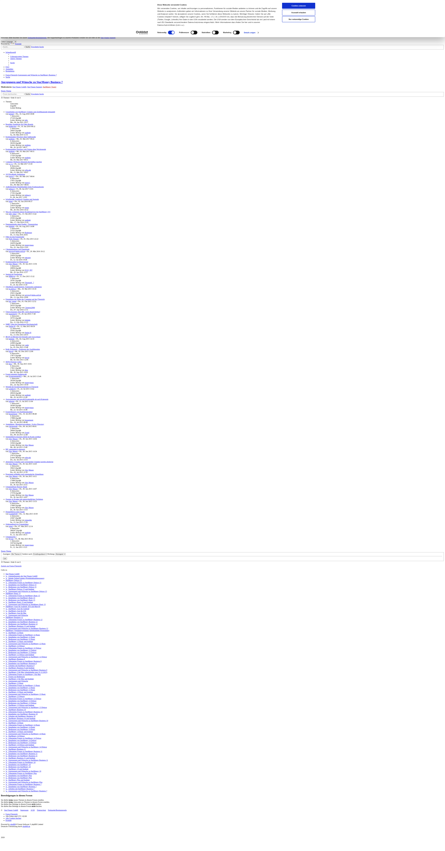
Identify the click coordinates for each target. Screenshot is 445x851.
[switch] (194, 32)
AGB (33, 810)
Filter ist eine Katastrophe (15, 237)
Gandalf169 (13, 514)
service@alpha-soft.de (17, 251)
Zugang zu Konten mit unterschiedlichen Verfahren (24, 499)
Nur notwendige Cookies (299, 19)
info (26, 120)
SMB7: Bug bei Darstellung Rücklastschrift (21, 324)
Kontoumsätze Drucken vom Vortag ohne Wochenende (26, 149)
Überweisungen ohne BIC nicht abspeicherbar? (23, 312)
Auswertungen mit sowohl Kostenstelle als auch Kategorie (27, 399)
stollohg (12, 139)
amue (11, 201)
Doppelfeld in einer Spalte (15, 512)
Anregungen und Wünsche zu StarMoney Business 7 (32, 82)
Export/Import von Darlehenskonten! (19, 412)
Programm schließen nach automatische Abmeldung (24, 474)
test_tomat (12, 301)
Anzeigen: (7, 554)
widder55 (12, 389)
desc (10, 364)
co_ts (11, 164)
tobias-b (12, 189)
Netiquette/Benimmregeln (37, 38)
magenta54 (13, 314)
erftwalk (28, 170)
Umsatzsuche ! (11, 537)
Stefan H (12, 326)
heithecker (12, 126)
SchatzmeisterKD (15, 376)
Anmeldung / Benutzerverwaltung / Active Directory (25, 424)
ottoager (28, 258)
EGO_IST (28, 270)
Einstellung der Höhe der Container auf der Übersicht (25, 299)
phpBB (13, 824)
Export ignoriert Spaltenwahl (16, 374)
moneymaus (29, 245)
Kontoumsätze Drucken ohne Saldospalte (21, 137)
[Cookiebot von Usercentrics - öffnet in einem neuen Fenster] (142, 32)
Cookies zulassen (299, 6)
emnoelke (28, 520)
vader (27, 345)
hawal (11, 351)
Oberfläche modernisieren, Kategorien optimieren (24, 287)
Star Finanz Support (108, 38)
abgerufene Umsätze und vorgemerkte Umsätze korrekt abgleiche (29, 462)
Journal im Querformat (14, 274)
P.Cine (11, 539)
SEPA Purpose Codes (13, 362)
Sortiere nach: (27, 554)
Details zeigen (249, 33)
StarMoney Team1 (49, 87)
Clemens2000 (30, 308)
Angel (27, 433)
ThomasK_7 (29, 283)
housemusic (13, 414)
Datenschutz (41, 810)
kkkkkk (11, 226)
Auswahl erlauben (298, 13)
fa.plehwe (12, 289)
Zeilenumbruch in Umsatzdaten (17, 524)
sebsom (11, 401)
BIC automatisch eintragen (15, 449)
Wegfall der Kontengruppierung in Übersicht (22, 387)
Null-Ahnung (14, 239)
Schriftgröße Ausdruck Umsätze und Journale (22, 199)
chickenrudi (13, 426)
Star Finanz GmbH (19, 87)
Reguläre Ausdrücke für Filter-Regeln (19, 124)
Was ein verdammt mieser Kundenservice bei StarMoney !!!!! (28, 212)
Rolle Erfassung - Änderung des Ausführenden (23, 349)
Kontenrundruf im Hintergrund (17, 262)
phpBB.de (26, 826)
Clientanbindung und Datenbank (17, 249)
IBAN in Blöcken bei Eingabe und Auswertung (23, 337)
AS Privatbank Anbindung (15, 174)
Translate (18, 44)
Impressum (24, 810)
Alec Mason (13, 264)
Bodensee (28, 233)
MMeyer (12, 276)
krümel (11, 114)
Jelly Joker (13, 214)
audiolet (28, 133)
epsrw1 (11, 176)
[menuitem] (19, 57)
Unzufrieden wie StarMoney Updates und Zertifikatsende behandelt (30, 112)
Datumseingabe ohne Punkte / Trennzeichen (22, 224)
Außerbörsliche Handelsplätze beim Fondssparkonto (25, 187)
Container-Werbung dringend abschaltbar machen (24, 162)
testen (27, 208)
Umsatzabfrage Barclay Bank (16, 487)
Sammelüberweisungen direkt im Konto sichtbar (23, 437)
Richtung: (51, 554)
